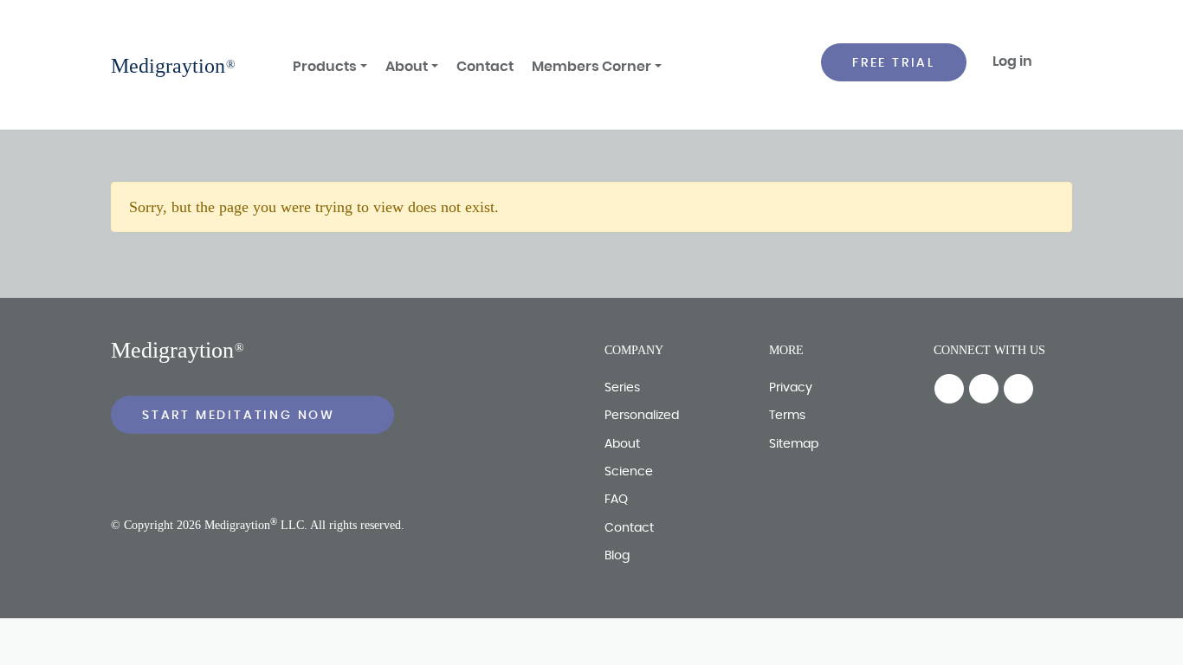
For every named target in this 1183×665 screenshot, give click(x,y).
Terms (787, 416)
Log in (1012, 61)
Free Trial (893, 63)
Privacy (790, 388)
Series (622, 388)
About (622, 444)
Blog (617, 556)
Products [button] (325, 67)
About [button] (406, 67)
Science (628, 472)
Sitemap (793, 444)
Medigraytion (168, 66)
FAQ (616, 500)
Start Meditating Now (241, 416)
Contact (485, 67)
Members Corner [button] (591, 67)
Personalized (641, 416)
